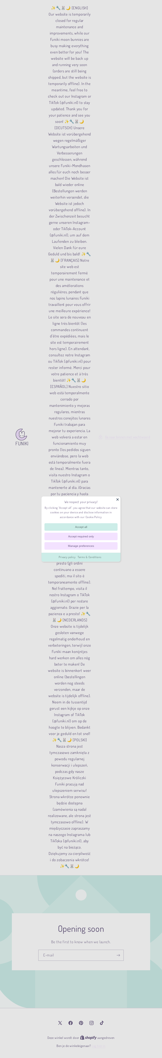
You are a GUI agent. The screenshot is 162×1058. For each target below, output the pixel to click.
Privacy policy (67, 557)
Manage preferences (81, 545)
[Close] (118, 499)
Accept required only (81, 536)
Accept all (81, 527)
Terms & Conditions (89, 557)
